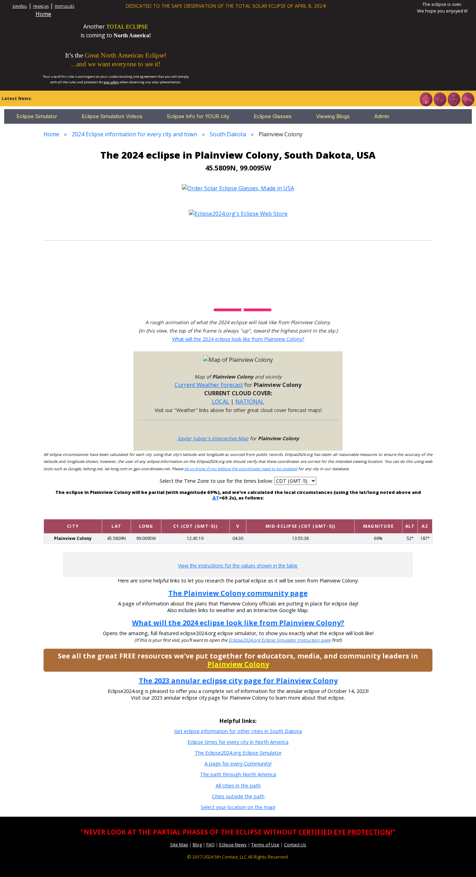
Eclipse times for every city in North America (238, 742)
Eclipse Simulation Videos (112, 116)
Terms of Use (265, 844)
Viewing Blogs (333, 116)
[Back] (467, 99)
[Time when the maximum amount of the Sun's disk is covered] (300, 514)
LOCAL (220, 401)
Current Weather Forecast (209, 385)
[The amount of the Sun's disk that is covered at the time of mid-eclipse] (378, 514)
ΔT (215, 498)
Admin (381, 116)
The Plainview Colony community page (238, 593)
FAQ (210, 844)
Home (43, 14)
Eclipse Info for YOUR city (198, 116)
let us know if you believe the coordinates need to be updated (240, 468)
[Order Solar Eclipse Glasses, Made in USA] (238, 187)
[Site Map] (453, 99)
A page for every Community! (238, 763)
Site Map (179, 844)
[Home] (425, 99)
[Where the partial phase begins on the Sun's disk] (238, 514)
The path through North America (238, 774)
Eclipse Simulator (36, 116)
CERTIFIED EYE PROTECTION (344, 832)
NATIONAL (249, 401)
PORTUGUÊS (64, 6)
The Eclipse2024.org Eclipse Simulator (238, 752)
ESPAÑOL (20, 6)
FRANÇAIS (41, 6)
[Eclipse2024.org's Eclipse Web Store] (238, 213)
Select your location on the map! (238, 807)
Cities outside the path (238, 796)
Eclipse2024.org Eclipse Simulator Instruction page (280, 640)
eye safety (111, 82)
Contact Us (295, 844)
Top (460, 861)
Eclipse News (233, 844)
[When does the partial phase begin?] (195, 514)
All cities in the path (238, 785)
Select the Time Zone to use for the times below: (217, 481)
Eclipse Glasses (273, 116)
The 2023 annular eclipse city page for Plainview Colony (238, 680)
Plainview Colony (238, 664)
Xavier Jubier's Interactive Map (212, 438)
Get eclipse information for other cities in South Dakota (238, 731)
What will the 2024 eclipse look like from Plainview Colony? (238, 339)
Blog (197, 844)
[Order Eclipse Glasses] (439, 99)
